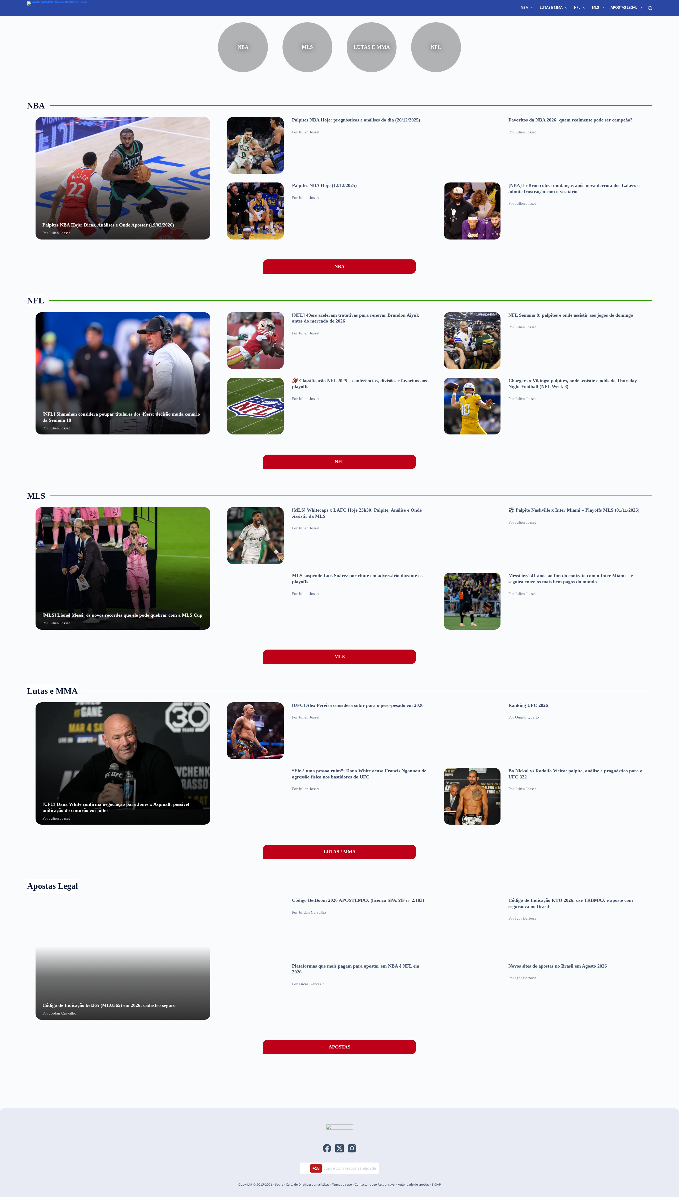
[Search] (650, 8)
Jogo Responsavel (383, 1184)
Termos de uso (342, 1184)
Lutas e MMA (551, 8)
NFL (577, 8)
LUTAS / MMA (340, 851)
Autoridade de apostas (413, 1184)
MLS (595, 8)
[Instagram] (352, 1148)
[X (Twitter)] (339, 1148)
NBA (524, 8)
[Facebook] (327, 1148)
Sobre (279, 1184)
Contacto (361, 1184)
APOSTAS (339, 1047)
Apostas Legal (624, 8)
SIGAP (436, 1184)
